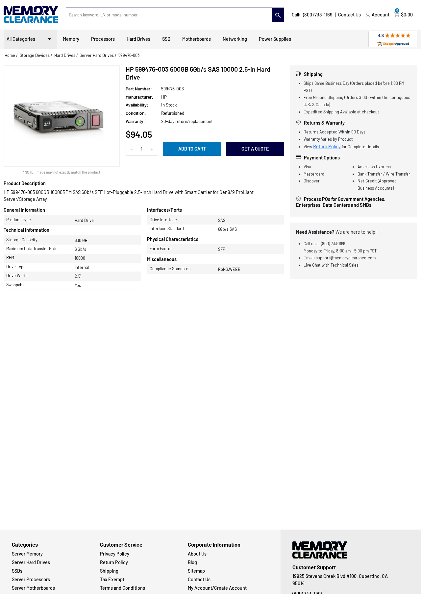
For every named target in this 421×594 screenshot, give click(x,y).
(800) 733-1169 (318, 14)
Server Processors (31, 579)
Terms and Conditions (122, 588)
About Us (197, 554)
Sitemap (196, 571)
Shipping (109, 571)
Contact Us (349, 14)
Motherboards (196, 39)
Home (10, 55)
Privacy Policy (114, 554)
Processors (103, 39)
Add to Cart (192, 149)
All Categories (21, 39)
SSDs (17, 571)
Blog (192, 562)
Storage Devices (35, 55)
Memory (71, 39)
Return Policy (327, 146)
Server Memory (27, 554)
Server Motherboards (33, 588)
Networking (235, 39)
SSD (166, 39)
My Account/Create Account (217, 588)
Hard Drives (138, 39)
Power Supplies (275, 39)
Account (380, 14)
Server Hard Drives (97, 55)
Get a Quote (255, 149)
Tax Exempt (112, 579)
